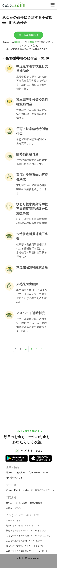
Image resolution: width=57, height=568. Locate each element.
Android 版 (28, 490)
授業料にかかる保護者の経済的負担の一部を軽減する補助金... (31, 114)
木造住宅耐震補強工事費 (32, 236)
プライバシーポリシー (38, 472)
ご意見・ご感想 (13, 508)
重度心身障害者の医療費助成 (32, 177)
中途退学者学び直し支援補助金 (32, 69)
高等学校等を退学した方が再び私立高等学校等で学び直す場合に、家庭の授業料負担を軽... (31, 82)
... (17, 273)
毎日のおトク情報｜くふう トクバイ (23, 525)
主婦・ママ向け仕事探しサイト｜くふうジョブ (27, 551)
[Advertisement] (28, 384)
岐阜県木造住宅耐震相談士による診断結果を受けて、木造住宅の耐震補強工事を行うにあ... (31, 250)
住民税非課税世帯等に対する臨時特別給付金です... (31, 162)
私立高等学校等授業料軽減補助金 (32, 102)
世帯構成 (32, 42)
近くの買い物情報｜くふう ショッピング (25, 545)
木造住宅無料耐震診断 (32, 267)
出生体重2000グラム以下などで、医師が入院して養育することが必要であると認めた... (31, 296)
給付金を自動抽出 (28, 35)
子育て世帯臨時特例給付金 (32, 131)
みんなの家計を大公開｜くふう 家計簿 (24, 540)
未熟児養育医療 (27, 284)
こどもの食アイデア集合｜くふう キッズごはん (28, 535)
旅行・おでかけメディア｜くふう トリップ (26, 530)
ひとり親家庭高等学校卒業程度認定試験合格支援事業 (32, 208)
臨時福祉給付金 (27, 154)
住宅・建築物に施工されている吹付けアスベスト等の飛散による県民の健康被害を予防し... (31, 325)
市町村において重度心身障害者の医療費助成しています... (31, 189)
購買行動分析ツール (44, 490)
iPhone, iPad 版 (13, 490)
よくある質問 (21, 503)
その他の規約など (14, 477)
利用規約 (21, 472)
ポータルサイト (13, 520)
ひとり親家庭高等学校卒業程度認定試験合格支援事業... (32, 221)
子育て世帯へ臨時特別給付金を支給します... (31, 141)
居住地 (17, 42)
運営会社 (10, 472)
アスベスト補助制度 (30, 313)
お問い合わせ (36, 503)
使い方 (9, 503)
